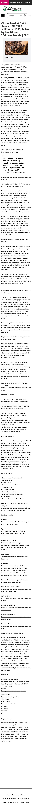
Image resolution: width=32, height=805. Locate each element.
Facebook (4, 708)
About (8, 795)
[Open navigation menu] (3, 15)
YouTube (4, 711)
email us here (5, 701)
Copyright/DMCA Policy (10, 802)
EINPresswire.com (7, 80)
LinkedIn (4, 706)
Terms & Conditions (24, 798)
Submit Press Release (9, 798)
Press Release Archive (19, 795)
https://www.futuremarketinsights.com (13, 691)
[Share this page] (29, 15)
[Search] (21, 15)
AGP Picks (4, 2)
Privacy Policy (24, 802)
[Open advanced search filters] (25, 15)
